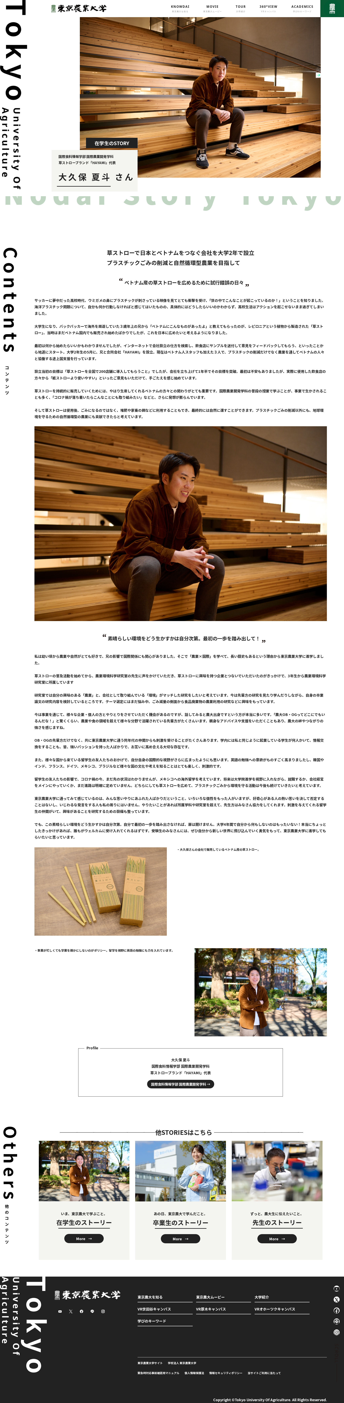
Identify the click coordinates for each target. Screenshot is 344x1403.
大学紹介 (262, 1297)
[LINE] (337, 1321)
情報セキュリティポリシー (225, 1373)
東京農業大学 (77, 8)
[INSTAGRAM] (337, 1332)
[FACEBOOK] (337, 1310)
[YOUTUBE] (337, 1289)
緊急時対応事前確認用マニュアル (158, 1373)
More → (84, 1238)
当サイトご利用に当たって (264, 1373)
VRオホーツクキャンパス (275, 1308)
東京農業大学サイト (150, 1363)
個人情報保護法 (194, 1373)
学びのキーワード (152, 1320)
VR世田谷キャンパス (154, 1308)
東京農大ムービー (210, 1297)
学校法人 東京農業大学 (182, 1363)
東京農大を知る (150, 1297)
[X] (337, 1300)
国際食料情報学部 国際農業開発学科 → (180, 1084)
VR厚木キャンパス (211, 1308)
